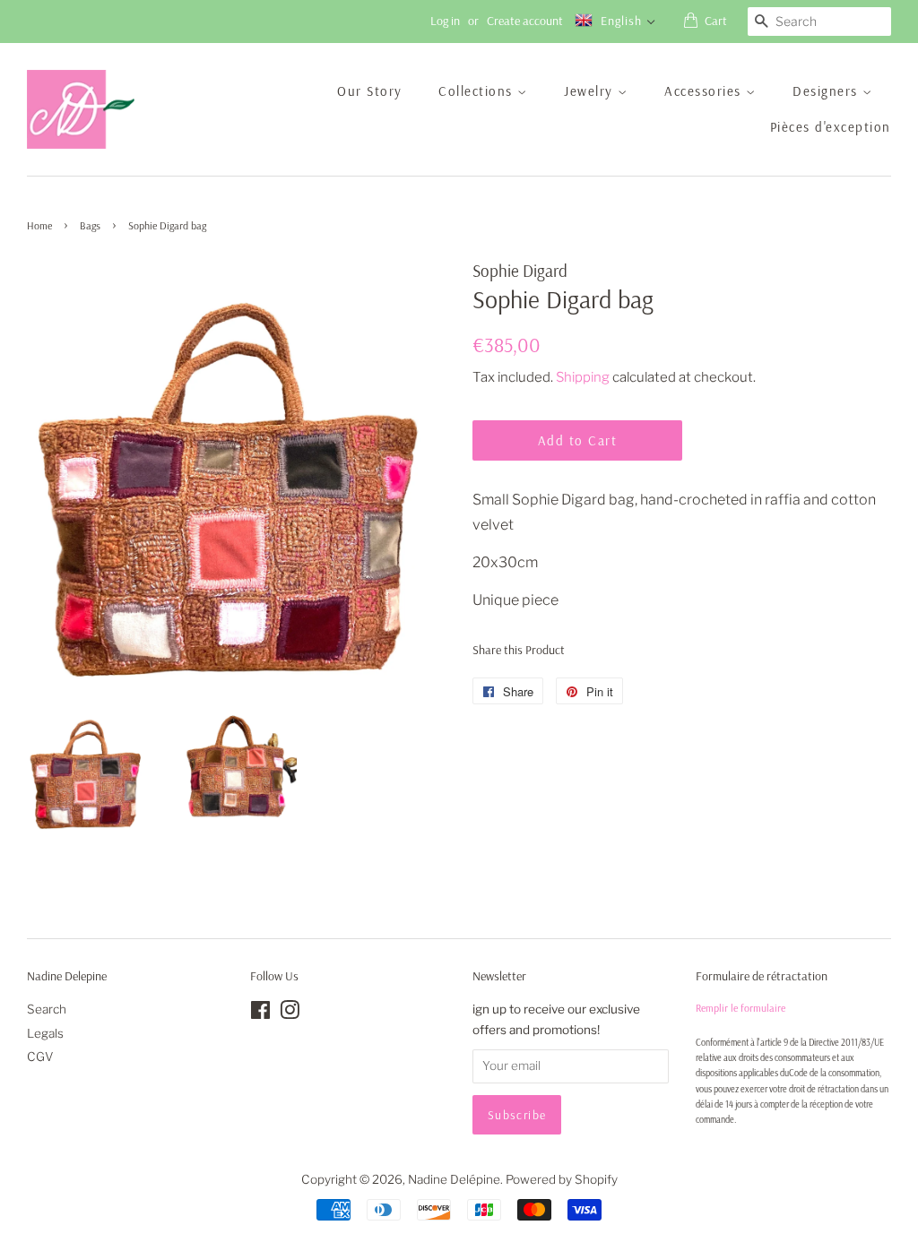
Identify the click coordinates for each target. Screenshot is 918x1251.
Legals (45, 1033)
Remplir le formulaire (740, 1007)
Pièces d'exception (830, 126)
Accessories (705, 90)
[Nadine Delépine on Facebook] (260, 1013)
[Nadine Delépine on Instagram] (289, 1013)
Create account (525, 21)
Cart (716, 21)
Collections (477, 90)
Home (39, 225)
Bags (90, 225)
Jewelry (591, 90)
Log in (445, 21)
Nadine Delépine (454, 1179)
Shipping (583, 377)
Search (46, 1009)
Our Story (370, 90)
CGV (40, 1056)
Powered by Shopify (562, 1179)
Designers (827, 90)
